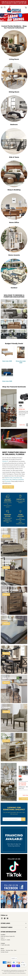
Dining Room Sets (7, 479)
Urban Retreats (22, 415)
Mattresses (15, 479)
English (13, 958)
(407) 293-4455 (21, 501)
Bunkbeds (21, 479)
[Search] (23, 819)
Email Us (20, 502)
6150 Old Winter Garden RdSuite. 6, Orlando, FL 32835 (20, 520)
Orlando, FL (5, 461)
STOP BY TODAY (8, 487)
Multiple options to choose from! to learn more (7, 520)
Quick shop (22, 425)
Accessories (8, 481)
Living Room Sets (17, 477)
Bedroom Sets (8, 477)
